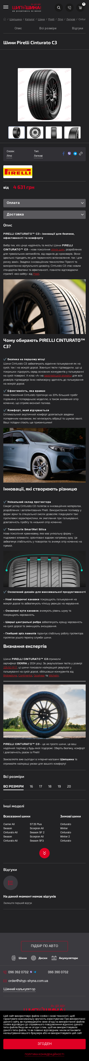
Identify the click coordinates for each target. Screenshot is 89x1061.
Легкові (70, 19)
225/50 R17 (10, 668)
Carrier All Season (9, 826)
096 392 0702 (18, 972)
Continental (25, 676)
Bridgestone (10, 676)
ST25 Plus (36, 824)
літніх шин (57, 250)
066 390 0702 (58, 972)
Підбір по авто (44, 946)
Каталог (30, 19)
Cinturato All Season (10, 834)
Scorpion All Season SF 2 (37, 830)
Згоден (45, 1044)
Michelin (54, 676)
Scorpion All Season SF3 (37, 839)
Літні (60, 19)
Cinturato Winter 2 (65, 834)
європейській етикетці (58, 376)
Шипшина (16, 19)
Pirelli (51, 19)
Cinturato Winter (65, 826)
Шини (41, 19)
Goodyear (39, 676)
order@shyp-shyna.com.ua (28, 981)
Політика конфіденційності (44, 1054)
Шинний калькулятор (19, 989)
